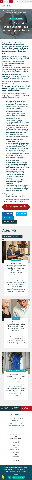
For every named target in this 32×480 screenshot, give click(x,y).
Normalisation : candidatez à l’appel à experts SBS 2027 (16, 377)
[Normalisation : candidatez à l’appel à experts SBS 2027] (16, 363)
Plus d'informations (18, 477)
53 (11, 1)
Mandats (16, 460)
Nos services (16, 453)
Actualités (16, 442)
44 (5, 1)
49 (7, 1)
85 (17, 1)
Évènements (16, 445)
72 (14, 1)
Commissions (16, 456)
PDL (2, 1)
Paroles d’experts (16, 449)
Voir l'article (20, 291)
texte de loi (8, 67)
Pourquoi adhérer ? (16, 438)
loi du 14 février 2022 (16, 95)
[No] (30, 473)
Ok (9, 477)
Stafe (20, 429)
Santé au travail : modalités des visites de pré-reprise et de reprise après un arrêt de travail (16, 326)
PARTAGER (8, 214)
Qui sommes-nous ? (16, 435)
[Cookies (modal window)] (3, 477)
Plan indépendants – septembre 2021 (16, 207)
